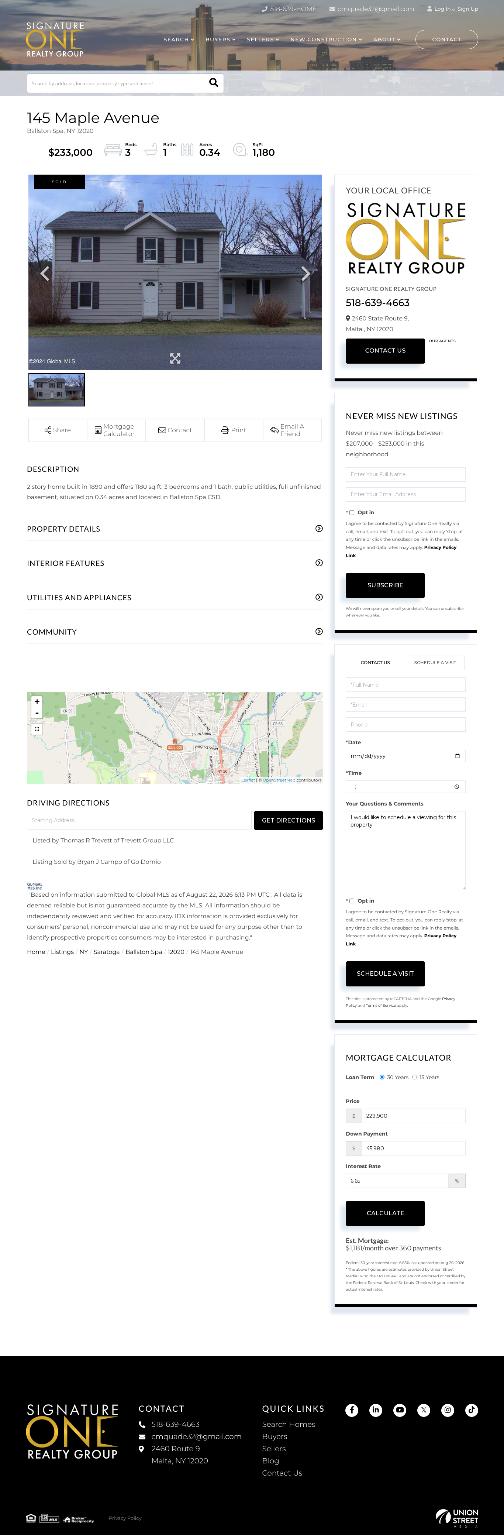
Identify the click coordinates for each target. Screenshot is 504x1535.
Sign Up (468, 9)
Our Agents (442, 341)
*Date (353, 742)
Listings (62, 952)
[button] (214, 83)
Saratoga (107, 952)
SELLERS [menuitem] (260, 39)
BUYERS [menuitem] (218, 39)
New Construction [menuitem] (323, 39)
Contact (447, 39)
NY (83, 952)
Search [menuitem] (176, 39)
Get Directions (288, 820)
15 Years (429, 1077)
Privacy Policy (125, 1518)
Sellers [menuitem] (274, 1449)
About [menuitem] (384, 39)
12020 (176, 952)
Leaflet (248, 780)
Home (36, 952)
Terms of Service (381, 1005)
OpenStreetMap (279, 780)
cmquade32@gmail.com (375, 9)
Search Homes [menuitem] (288, 1424)
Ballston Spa (143, 952)
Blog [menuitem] (270, 1461)
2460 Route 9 (180, 1455)
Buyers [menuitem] (274, 1436)
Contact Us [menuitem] (282, 1473)
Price (352, 1101)
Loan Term (360, 1077)
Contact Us (385, 350)
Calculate (385, 1213)
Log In (442, 9)
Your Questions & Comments (384, 803)
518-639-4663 (378, 303)
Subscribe (385, 585)
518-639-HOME (293, 9)
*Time (354, 773)
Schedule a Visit (435, 663)
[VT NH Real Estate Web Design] (457, 1518)
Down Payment (367, 1133)
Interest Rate (363, 1166)
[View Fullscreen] (36, 729)
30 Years (397, 1077)
